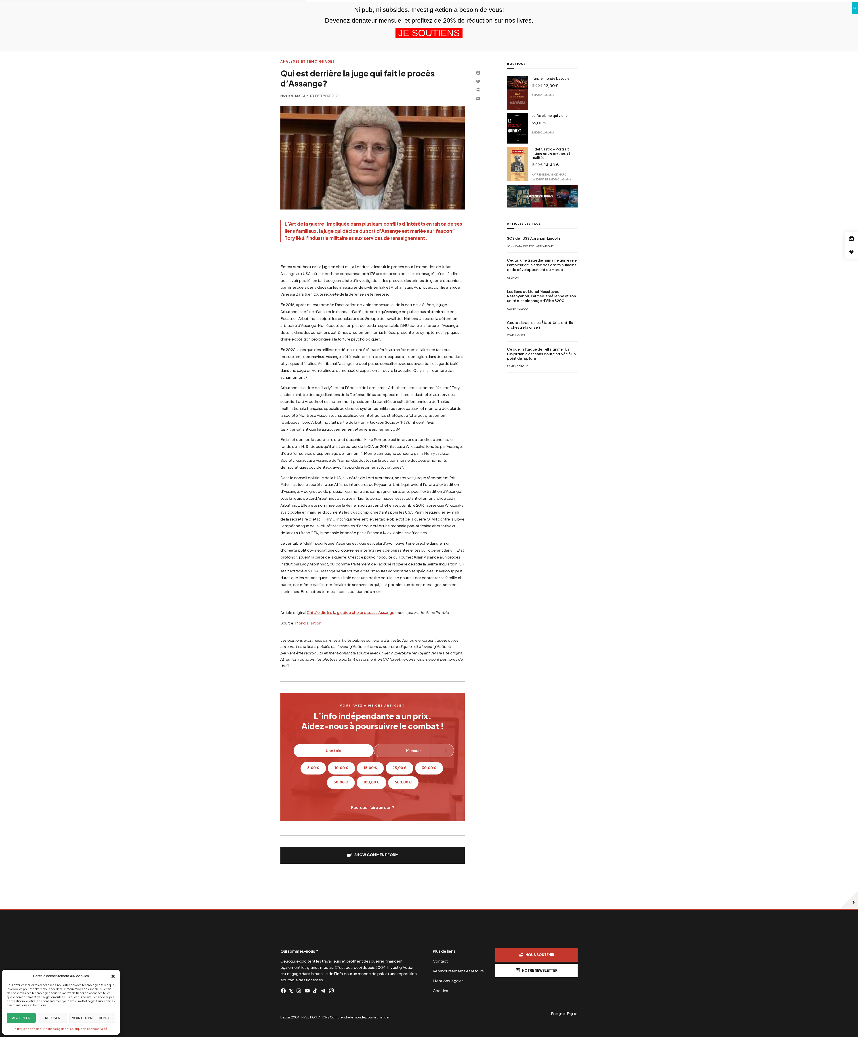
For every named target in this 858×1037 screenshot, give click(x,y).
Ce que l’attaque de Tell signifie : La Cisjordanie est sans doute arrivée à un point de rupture (541, 354)
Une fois (333, 750)
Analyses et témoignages (307, 61)
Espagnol (558, 1014)
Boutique (516, 64)
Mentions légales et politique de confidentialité (75, 1029)
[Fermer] (855, 8)
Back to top (849, 900)
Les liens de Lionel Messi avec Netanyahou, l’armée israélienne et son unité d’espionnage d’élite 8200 (541, 296)
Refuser (52, 1018)
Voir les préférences (92, 1018)
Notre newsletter (539, 970)
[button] (113, 976)
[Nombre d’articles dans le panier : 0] (851, 238)
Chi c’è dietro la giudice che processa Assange (350, 612)
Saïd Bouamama (543, 95)
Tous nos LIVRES (539, 196)
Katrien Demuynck (545, 174)
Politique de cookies (27, 1029)
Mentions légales (448, 980)
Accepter (21, 1018)
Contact (440, 961)
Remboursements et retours (458, 970)
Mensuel (414, 750)
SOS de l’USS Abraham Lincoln (533, 238)
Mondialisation (308, 622)
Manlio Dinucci (292, 96)
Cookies (440, 990)
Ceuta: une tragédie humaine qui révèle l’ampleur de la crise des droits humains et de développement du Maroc (542, 265)
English (572, 1014)
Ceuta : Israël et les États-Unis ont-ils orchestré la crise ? (540, 325)
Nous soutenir (540, 954)
